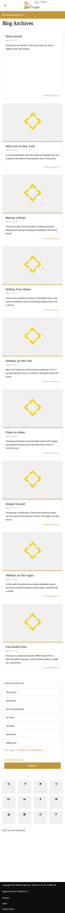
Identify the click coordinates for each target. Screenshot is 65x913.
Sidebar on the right (20, 576)
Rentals (5, 898)
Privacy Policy (8, 909)
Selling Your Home (18, 290)
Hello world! (14, 37)
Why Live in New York (20, 146)
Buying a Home (16, 218)
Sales (4, 904)
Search (32, 766)
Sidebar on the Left (19, 361)
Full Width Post (16, 647)
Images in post (15, 504)
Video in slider (15, 433)
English (43, 2)
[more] (53, 159)
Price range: (9, 750)
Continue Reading (51, 95)
